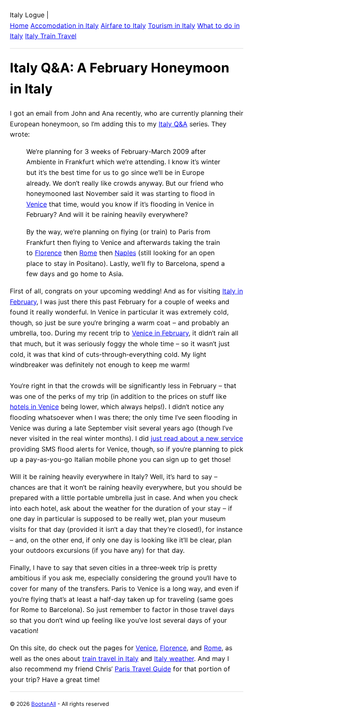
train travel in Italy (110, 658)
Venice (36, 204)
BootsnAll (43, 703)
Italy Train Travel (50, 36)
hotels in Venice (34, 407)
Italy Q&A (173, 124)
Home (19, 25)
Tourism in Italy (171, 25)
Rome (88, 253)
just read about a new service (197, 438)
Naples (125, 253)
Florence (48, 253)
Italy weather (174, 658)
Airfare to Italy (123, 25)
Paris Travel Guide (143, 669)
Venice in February (160, 333)
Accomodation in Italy (64, 25)
